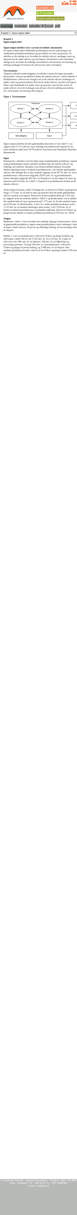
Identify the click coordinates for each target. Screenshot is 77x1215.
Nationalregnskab (50, 18)
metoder (21, 26)
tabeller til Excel (41, 26)
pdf (57, 26)
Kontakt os (45, 8)
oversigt (7, 26)
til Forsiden (45, 13)
